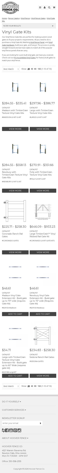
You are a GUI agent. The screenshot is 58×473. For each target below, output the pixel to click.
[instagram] (19, 430)
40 (32, 69)
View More (15, 129)
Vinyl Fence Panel (37, 42)
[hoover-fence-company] (3, 430)
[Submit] (40, 423)
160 (39, 69)
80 (35, 69)
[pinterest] (15, 430)
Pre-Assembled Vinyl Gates (25, 57)
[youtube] (11, 430)
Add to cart (15, 314)
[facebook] (7, 430)
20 (29, 69)
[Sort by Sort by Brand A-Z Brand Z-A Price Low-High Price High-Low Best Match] (11, 69)
